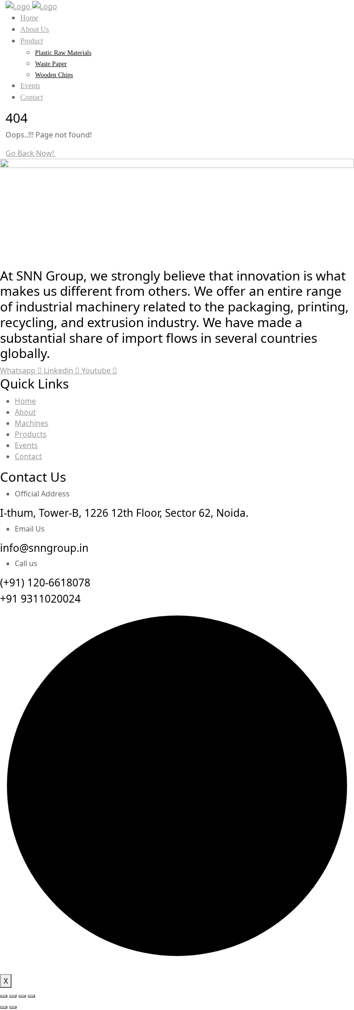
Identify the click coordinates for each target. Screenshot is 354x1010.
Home (29, 18)
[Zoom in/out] (3, 996)
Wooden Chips (54, 75)
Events (30, 86)
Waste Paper (51, 63)
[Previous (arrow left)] (3, 1007)
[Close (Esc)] (31, 996)
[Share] (22, 996)
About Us (34, 29)
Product (31, 41)
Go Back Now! (31, 153)
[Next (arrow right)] (13, 1007)
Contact (31, 97)
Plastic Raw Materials (63, 52)
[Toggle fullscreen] (13, 996)
